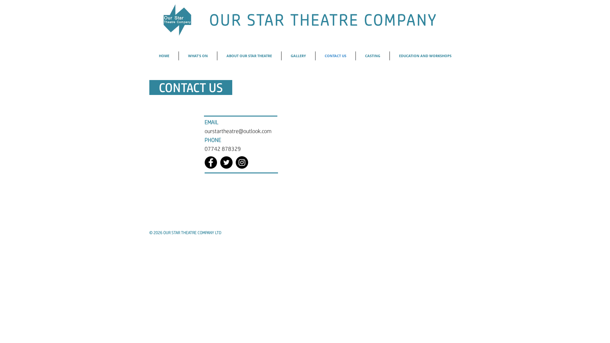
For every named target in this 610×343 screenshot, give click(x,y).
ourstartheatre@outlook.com (238, 131)
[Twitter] (226, 162)
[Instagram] (242, 162)
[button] (249, 55)
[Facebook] (211, 162)
